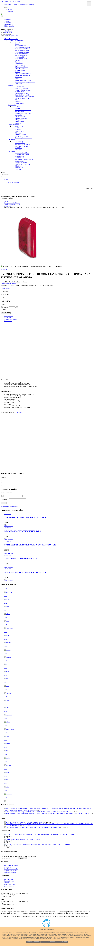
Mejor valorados (9, 26)
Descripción (7, 317)
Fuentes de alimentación (22, 98)
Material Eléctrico (20, 134)
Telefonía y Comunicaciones (23, 138)
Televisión (18, 169)
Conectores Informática (22, 52)
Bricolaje (18, 108)
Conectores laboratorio (22, 53)
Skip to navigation (6, 1)
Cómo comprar (8, 879)
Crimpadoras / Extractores (22, 113)
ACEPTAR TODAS (33, 942)
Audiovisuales (19, 156)
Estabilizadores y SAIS (22, 95)
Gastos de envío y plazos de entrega (9, 885)
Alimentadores (19, 87)
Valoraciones (8, 321)
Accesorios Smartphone (22, 153)
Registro (10, 11)
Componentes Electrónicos (16, 40)
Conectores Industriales (22, 50)
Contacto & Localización (11, 865)
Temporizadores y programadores (25, 82)
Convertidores (19, 91)
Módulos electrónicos (21, 67)
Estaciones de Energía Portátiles (24, 96)
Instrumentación (20, 116)
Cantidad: (6, 307)
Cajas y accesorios (20, 45)
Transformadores (20, 103)
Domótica (18, 129)
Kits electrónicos (20, 65)
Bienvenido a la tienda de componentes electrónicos (19, 4)
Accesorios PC (19, 141)
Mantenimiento (19, 121)
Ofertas (6, 21)
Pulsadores (18, 77)
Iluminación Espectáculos (22, 164)
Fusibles (17, 62)
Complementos (8, 316)
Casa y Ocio (19, 126)
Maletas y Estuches (21, 118)
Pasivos (17, 72)
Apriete (17, 106)
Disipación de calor (21, 58)
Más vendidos (8, 24)
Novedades (7, 22)
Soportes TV (19, 167)
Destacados (7, 19)
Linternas (18, 133)
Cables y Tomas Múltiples (22, 90)
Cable (17, 44)
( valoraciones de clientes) (8, 283)
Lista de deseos (5, 288)
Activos (17, 42)
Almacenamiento (20, 143)
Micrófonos (18, 166)
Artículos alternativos (10, 319)
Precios (6, 882)
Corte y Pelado (19, 111)
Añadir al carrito (5, 312)
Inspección (18, 115)
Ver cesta (10, 182)
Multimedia (11, 151)
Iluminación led (19, 131)
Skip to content (16, 1)
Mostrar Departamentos (11, 39)
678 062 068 (8, 32)
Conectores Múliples (21, 55)
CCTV (17, 128)
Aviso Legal (7, 867)
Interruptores (19, 63)
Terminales (18, 83)
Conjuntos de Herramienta (23, 110)
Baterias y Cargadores (21, 88)
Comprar (16, 182)
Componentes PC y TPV (22, 144)
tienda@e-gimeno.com (11, 36)
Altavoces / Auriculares (22, 154)
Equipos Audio (19, 161)
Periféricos (18, 148)
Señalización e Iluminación (23, 80)
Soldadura (18, 123)
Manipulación (19, 120)
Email (3, 496)
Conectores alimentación (22, 47)
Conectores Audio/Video (22, 49)
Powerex (18, 101)
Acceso (10, 9)
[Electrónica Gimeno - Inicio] (1, 14)
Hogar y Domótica (13, 124)
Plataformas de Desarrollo (22, 75)
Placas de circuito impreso (22, 73)
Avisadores (4, 269)
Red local (18, 149)
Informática (11, 139)
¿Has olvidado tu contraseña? (9, 506)
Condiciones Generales (11, 869)
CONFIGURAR (62, 942)
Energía (10, 85)
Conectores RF (19, 57)
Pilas (16, 100)
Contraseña (4, 499)
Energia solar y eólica (21, 93)
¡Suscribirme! (22, 858)
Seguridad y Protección (22, 136)
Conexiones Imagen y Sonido (24, 159)
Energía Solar (19, 60)
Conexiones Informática (22, 146)
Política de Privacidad (10, 870)
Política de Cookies (10, 872)
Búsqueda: (4, 172)
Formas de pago (9, 881)
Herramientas (12, 105)
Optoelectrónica (20, 70)
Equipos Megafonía (21, 162)
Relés (17, 78)
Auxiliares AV (19, 158)
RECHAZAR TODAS (48, 942)
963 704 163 (8, 31)
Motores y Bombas (20, 68)
